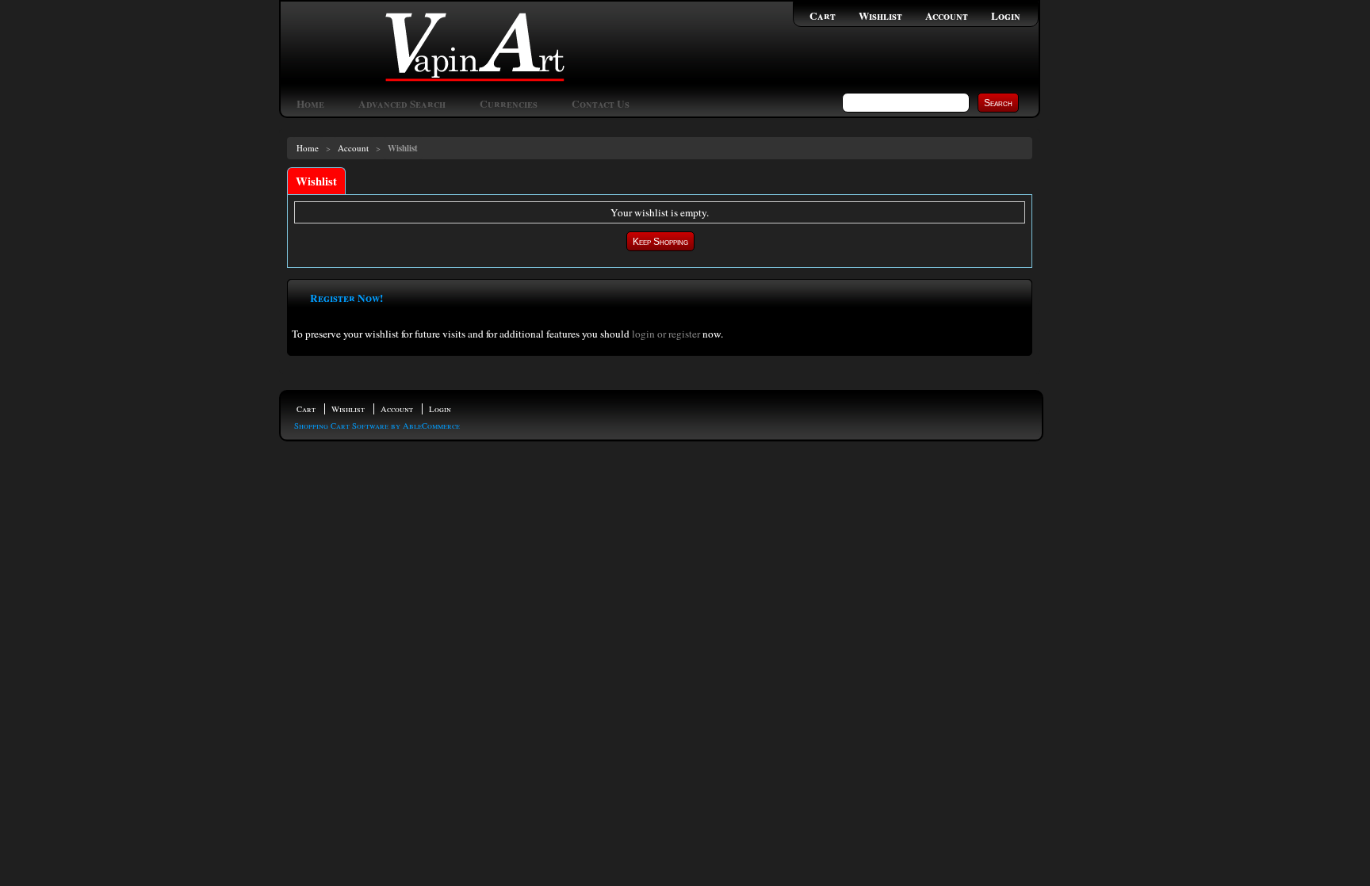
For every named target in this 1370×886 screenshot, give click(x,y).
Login (1005, 16)
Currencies (509, 104)
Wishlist (880, 16)
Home (310, 104)
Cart (822, 16)
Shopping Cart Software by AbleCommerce (377, 425)
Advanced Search (402, 104)
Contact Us (601, 104)
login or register (666, 334)
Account (946, 16)
